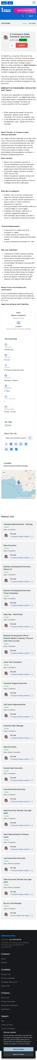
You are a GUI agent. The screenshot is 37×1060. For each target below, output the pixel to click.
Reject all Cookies (18, 1054)
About (3, 959)
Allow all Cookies (18, 1049)
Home (24, 23)
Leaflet (18, 498)
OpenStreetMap (25, 498)
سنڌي (4, 3)
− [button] (4, 475)
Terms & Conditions (8, 1029)
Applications (5, 1009)
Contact (4, 962)
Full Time (8, 425)
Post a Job (5, 998)
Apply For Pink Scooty (24, 10)
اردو (10, 3)
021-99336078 (15, 940)
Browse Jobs (6, 974)
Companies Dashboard (9, 1005)
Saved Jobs (5, 986)
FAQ (2, 1021)
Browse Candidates (8, 978)
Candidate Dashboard (9, 982)
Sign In (31, 16)
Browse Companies (8, 1001)
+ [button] (4, 472)
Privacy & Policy (7, 1025)
